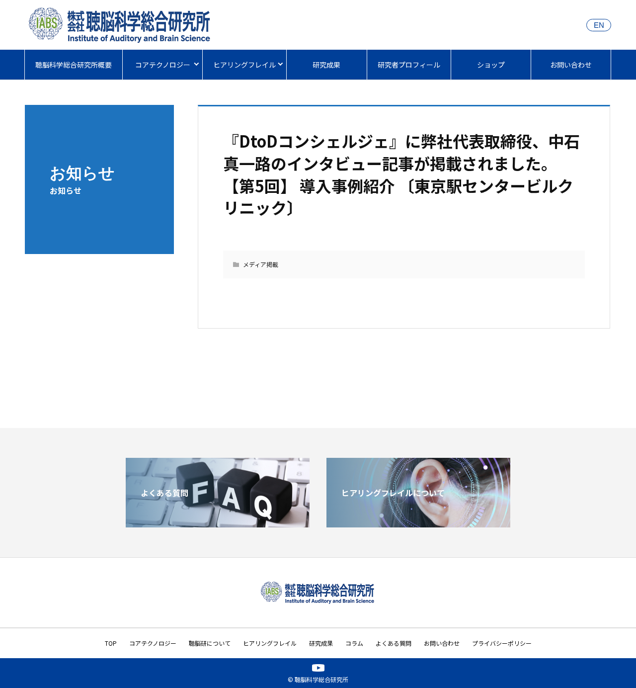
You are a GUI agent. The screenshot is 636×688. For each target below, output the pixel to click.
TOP (111, 643)
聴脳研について (210, 643)
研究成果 (326, 65)
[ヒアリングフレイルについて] (418, 523)
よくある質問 (393, 643)
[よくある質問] (218, 523)
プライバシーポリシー (502, 643)
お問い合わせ (571, 65)
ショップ (491, 65)
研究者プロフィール (409, 65)
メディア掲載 (260, 264)
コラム (354, 643)
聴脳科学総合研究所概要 (73, 65)
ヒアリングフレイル (244, 65)
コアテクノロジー (162, 65)
